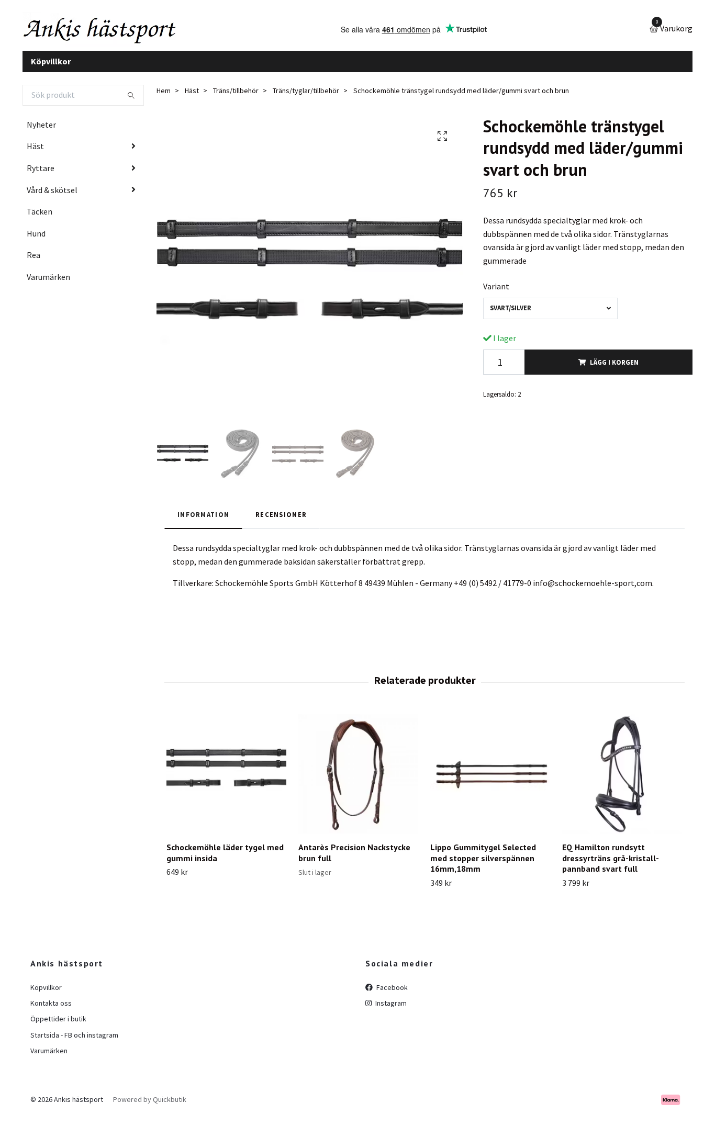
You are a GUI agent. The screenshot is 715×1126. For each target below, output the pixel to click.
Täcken (39, 220)
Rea (33, 263)
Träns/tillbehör (236, 99)
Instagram (390, 1011)
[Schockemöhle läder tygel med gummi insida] (226, 781)
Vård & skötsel (52, 198)
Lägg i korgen (614, 370)
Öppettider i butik (58, 1027)
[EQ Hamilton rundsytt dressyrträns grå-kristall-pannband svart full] (622, 781)
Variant (496, 294)
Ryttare (40, 176)
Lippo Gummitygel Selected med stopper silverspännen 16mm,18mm (483, 866)
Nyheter (41, 132)
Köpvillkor (51, 69)
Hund (36, 241)
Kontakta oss (51, 1011)
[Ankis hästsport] (120, 33)
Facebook (391, 995)
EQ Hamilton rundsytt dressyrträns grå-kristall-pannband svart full (610, 866)
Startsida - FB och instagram (74, 1043)
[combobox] (550, 316)
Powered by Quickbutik (149, 1107)
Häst (35, 154)
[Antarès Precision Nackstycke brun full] (358, 781)
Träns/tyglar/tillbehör (306, 99)
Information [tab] (203, 522)
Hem (164, 99)
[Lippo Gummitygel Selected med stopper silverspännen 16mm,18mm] (490, 781)
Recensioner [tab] (281, 522)
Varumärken (48, 284)
